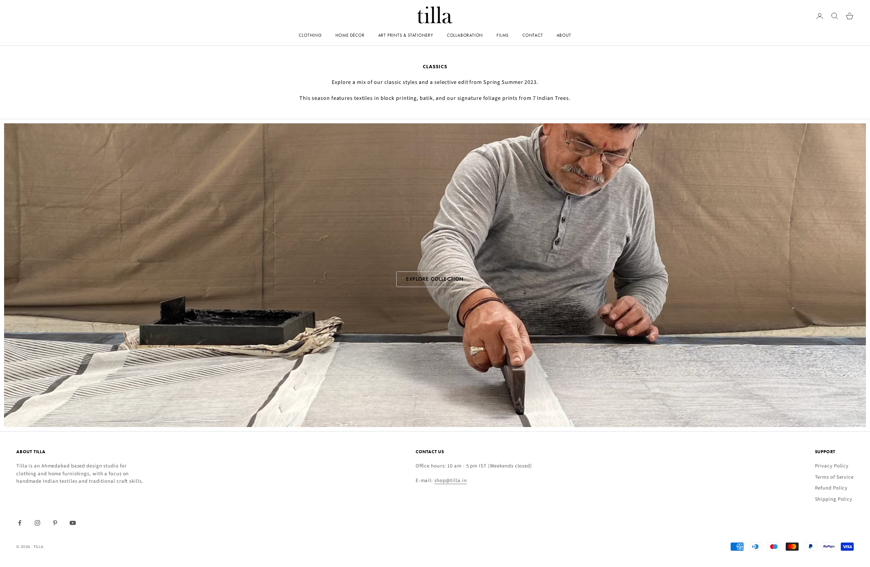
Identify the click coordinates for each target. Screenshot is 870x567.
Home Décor (350, 35)
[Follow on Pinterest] (55, 522)
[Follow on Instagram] (37, 522)
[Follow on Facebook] (19, 522)
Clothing (310, 35)
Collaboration (465, 35)
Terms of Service (834, 477)
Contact (532, 35)
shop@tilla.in (450, 480)
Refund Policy (831, 488)
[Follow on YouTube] (72, 522)
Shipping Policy (834, 499)
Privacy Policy (832, 465)
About (564, 35)
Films (503, 35)
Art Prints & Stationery (405, 35)
